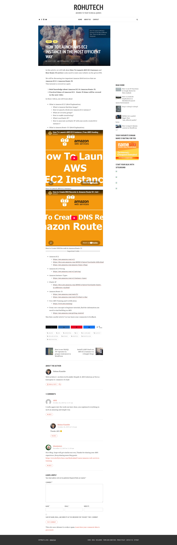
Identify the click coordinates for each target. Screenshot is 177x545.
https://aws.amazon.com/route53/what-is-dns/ (70, 297)
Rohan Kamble (65, 61)
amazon (51, 333)
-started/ (80, 313)
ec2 (77, 333)
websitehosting (53, 339)
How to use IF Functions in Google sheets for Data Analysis (130, 91)
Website (86, 506)
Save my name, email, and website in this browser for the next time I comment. (72, 517)
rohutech (75, 336)
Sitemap (136, 540)
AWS (55, 41)
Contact (96, 19)
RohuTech (88, 7)
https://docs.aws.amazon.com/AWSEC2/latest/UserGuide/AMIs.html (78, 262)
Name (48, 506)
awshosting (68, 333)
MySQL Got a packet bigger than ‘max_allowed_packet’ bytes (126, 119)
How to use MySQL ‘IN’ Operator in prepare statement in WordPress (63, 352)
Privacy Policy (121, 540)
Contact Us (129, 540)
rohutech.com (87, 336)
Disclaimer (99, 540)
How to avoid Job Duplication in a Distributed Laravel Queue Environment (125, 100)
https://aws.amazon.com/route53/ (65, 294)
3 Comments (86, 61)
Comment (49, 482)
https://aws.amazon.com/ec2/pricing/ (67, 271)
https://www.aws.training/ (62, 303)
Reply (50, 414)
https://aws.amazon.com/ (62, 313)
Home (80, 19)
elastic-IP (97, 333)
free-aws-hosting (53, 336)
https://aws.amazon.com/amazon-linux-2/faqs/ (70, 265)
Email (67, 506)
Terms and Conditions (109, 540)
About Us (87, 19)
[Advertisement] (127, 53)
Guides (49, 41)
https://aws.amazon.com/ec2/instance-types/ (70, 278)
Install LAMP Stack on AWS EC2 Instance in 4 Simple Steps (85, 351)
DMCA (93, 540)
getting (74, 313)
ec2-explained (86, 333)
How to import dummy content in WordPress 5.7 (126, 128)
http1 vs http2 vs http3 (130, 107)
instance (65, 336)
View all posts (53, 384)
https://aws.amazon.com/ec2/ (64, 259)
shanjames (57, 446)
